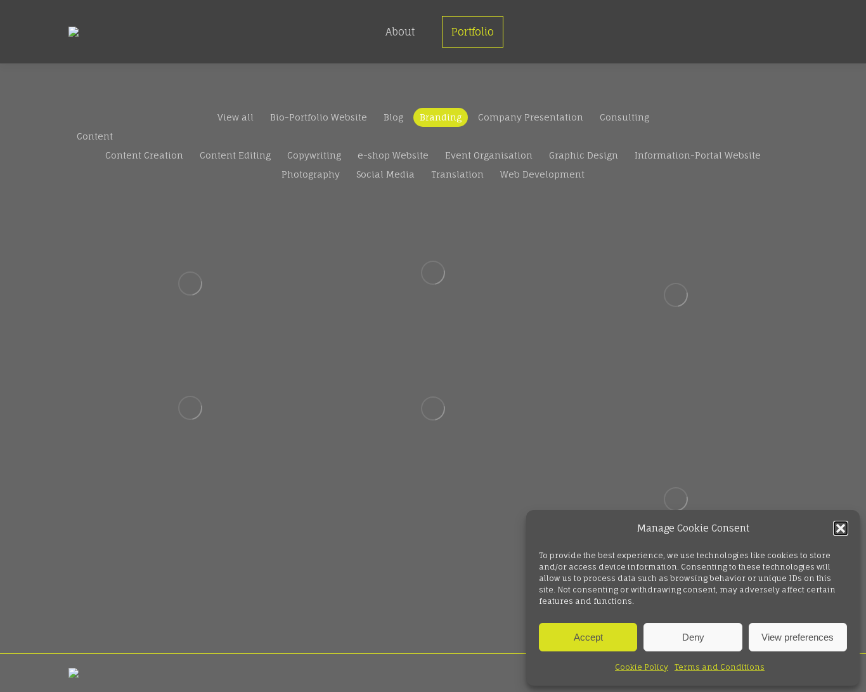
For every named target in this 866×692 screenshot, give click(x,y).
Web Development (542, 174)
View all (235, 117)
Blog (393, 117)
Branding (441, 117)
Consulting (624, 117)
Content (95, 136)
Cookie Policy (641, 667)
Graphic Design (583, 155)
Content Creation (144, 155)
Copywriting (314, 155)
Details (190, 283)
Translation (457, 174)
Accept (588, 637)
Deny (693, 637)
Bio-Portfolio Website (318, 117)
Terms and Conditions (720, 667)
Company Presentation (530, 117)
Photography (310, 174)
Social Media (385, 174)
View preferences (797, 637)
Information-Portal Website (698, 155)
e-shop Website (393, 155)
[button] (840, 528)
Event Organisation (489, 155)
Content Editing (235, 155)
